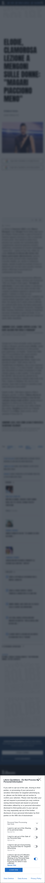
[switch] (36, 829)
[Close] (40, 780)
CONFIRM (13, 870)
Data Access (22, 878)
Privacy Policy (36, 878)
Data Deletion (9, 878)
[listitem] (22, 823)
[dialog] (22, 829)
